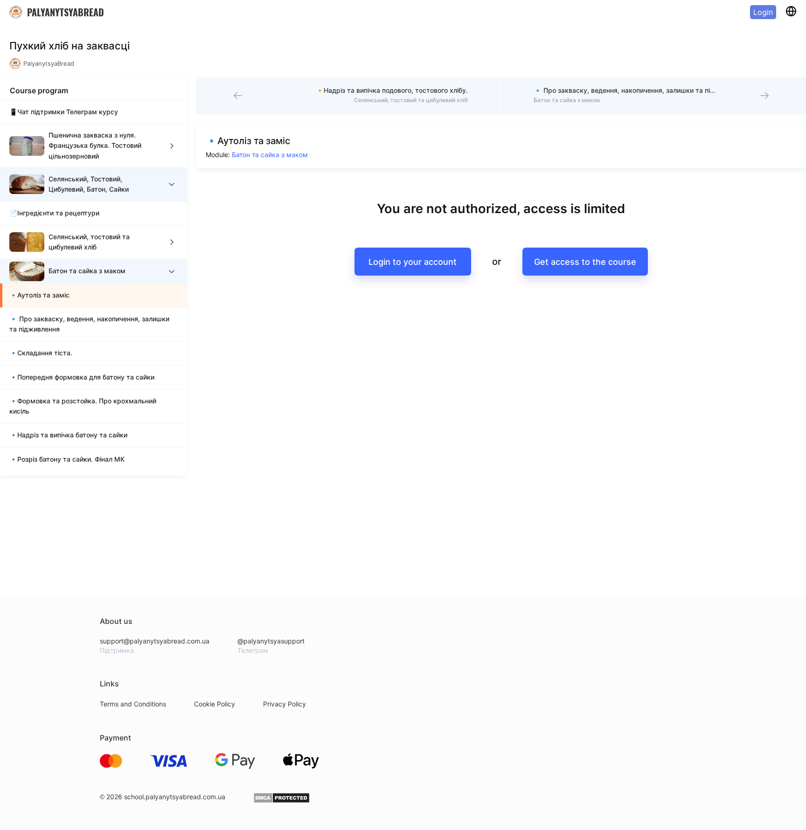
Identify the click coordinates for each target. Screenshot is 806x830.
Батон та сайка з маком (270, 155)
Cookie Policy (214, 704)
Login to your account (412, 262)
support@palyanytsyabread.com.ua (154, 641)
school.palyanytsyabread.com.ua (174, 797)
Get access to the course (585, 262)
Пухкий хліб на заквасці (69, 46)
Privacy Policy (284, 704)
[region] (93, 287)
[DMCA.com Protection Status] (281, 801)
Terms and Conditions (133, 704)
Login (763, 12)
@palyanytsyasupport (271, 641)
